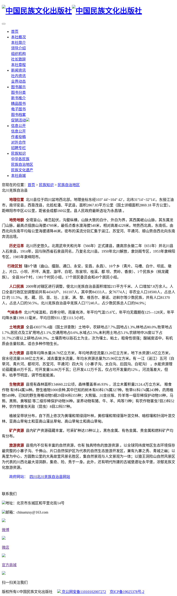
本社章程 (18, 65)
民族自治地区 (22, 164)
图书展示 (18, 87)
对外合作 (18, 142)
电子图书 (18, 109)
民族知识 (18, 153)
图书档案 (18, 115)
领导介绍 (18, 48)
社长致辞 (18, 59)
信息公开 (18, 126)
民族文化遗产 (22, 170)
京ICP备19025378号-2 (127, 592)
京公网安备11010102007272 (83, 592)
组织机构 (18, 54)
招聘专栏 (18, 148)
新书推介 (18, 98)
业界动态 (18, 81)
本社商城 (18, 176)
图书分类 (18, 92)
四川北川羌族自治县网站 (50, 477)
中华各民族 (20, 159)
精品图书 (18, 104)
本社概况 (18, 37)
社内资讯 (18, 76)
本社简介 (18, 43)
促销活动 (18, 120)
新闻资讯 (18, 70)
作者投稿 (18, 137)
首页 (14, 31)
